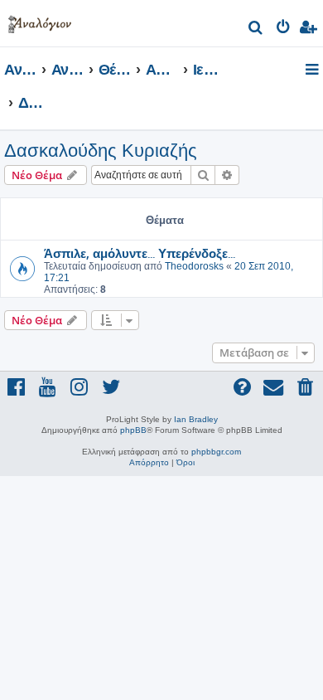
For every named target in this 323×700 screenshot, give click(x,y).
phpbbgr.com (216, 451)
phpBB (133, 430)
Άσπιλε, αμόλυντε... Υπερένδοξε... (139, 252)
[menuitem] (256, 29)
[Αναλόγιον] (39, 21)
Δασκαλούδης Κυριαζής (100, 150)
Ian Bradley (196, 419)
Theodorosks (194, 266)
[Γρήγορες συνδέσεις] (313, 70)
